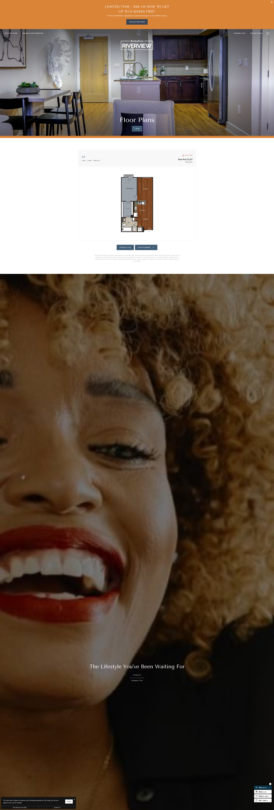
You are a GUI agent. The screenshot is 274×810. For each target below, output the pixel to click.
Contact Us (57, 807)
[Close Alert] (272, 2)
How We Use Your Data (20, 807)
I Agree (69, 801)
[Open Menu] (268, 33)
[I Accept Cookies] (74, 799)
